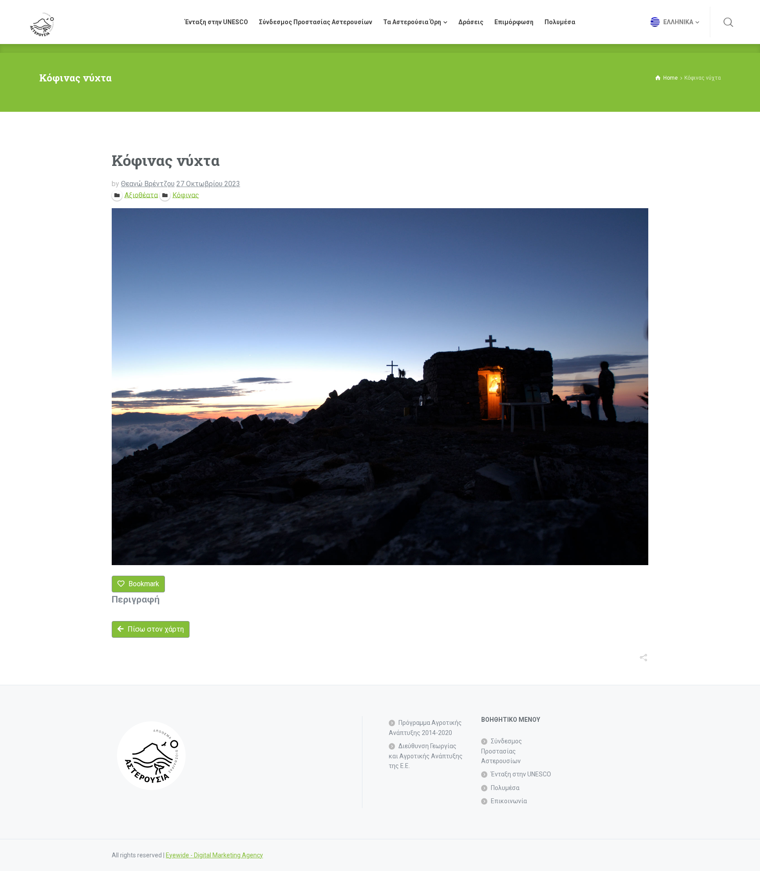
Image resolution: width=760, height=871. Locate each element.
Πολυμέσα (505, 787)
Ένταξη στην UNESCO (521, 774)
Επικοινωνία (509, 801)
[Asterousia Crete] (41, 22)
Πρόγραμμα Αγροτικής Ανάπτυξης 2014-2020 (425, 727)
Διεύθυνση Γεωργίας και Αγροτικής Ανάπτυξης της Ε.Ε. (426, 755)
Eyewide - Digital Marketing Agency (214, 855)
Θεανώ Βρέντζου (148, 184)
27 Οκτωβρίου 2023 (208, 184)
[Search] (728, 22)
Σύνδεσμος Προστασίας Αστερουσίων (501, 751)
